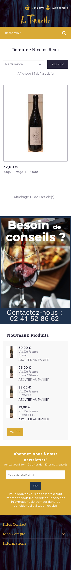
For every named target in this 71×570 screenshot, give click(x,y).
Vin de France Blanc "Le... (28, 393)
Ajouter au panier (22, 179)
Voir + (15, 432)
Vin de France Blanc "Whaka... (29, 373)
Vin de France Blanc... (28, 353)
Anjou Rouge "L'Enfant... (22, 172)
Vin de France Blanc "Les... (28, 413)
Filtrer (57, 64)
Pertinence (23, 64)
